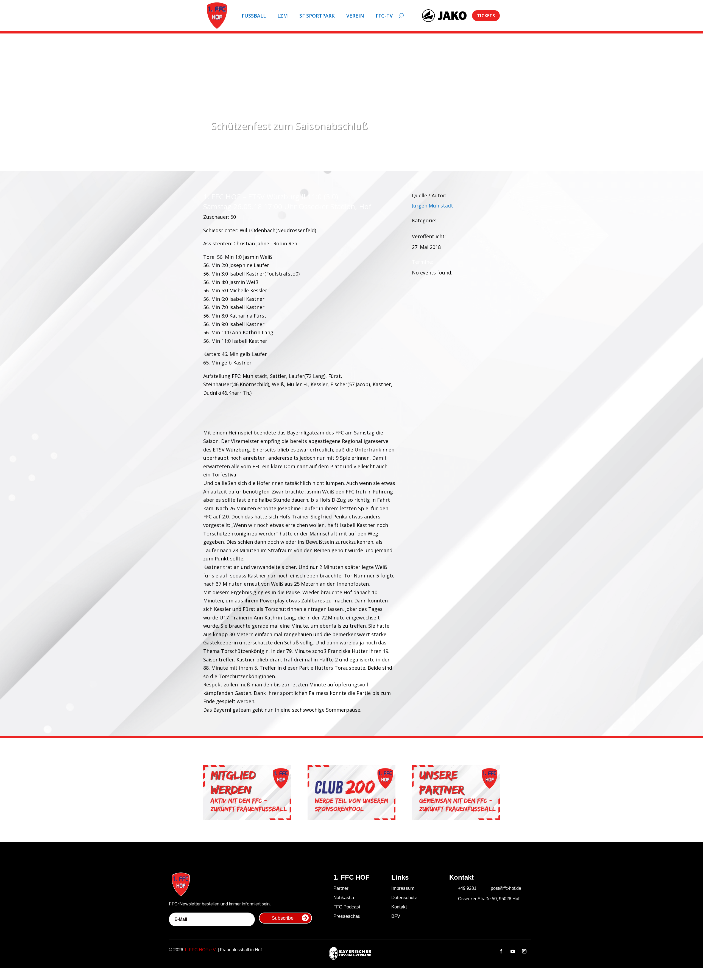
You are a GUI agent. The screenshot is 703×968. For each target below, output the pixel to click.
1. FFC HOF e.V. (200, 949)
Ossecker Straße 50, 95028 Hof (488, 898)
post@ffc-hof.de (506, 888)
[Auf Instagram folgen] (524, 951)
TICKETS (486, 16)
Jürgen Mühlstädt (432, 205)
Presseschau (346, 916)
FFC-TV (384, 15)
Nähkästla (343, 897)
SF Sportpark (317, 15)
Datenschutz (404, 897)
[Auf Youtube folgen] (512, 951)
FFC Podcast (346, 907)
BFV (395, 916)
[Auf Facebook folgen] (501, 951)
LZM (282, 15)
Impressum (402, 888)
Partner (340, 888)
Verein (355, 15)
